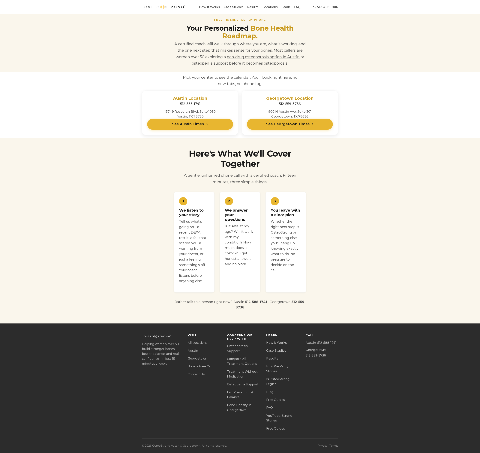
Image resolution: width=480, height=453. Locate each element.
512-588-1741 (190, 104)
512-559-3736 (290, 104)
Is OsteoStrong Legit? (278, 381)
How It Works (209, 7)
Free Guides (275, 400)
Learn (285, 7)
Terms (333, 445)
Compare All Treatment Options (242, 361)
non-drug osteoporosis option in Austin (263, 56)
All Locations (197, 342)
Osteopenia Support (243, 384)
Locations (270, 7)
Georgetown (197, 358)
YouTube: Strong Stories (279, 418)
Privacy (322, 445)
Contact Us (196, 374)
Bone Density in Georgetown (239, 407)
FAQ (297, 7)
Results (253, 7)
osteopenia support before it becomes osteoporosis (239, 63)
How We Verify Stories (277, 368)
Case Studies (234, 7)
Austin (193, 350)
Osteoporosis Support (237, 348)
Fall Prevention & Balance (240, 394)
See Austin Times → (190, 124)
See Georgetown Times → (290, 124)
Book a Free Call (200, 366)
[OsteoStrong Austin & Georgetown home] (164, 7)
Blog (270, 392)
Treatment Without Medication (242, 374)
